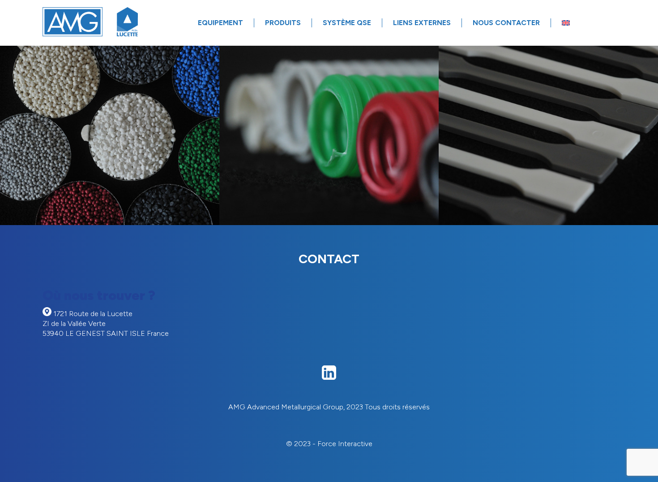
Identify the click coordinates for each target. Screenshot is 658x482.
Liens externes (422, 22)
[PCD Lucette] (127, 22)
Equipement (220, 22)
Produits (283, 22)
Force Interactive (344, 443)
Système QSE (347, 22)
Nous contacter (506, 22)
